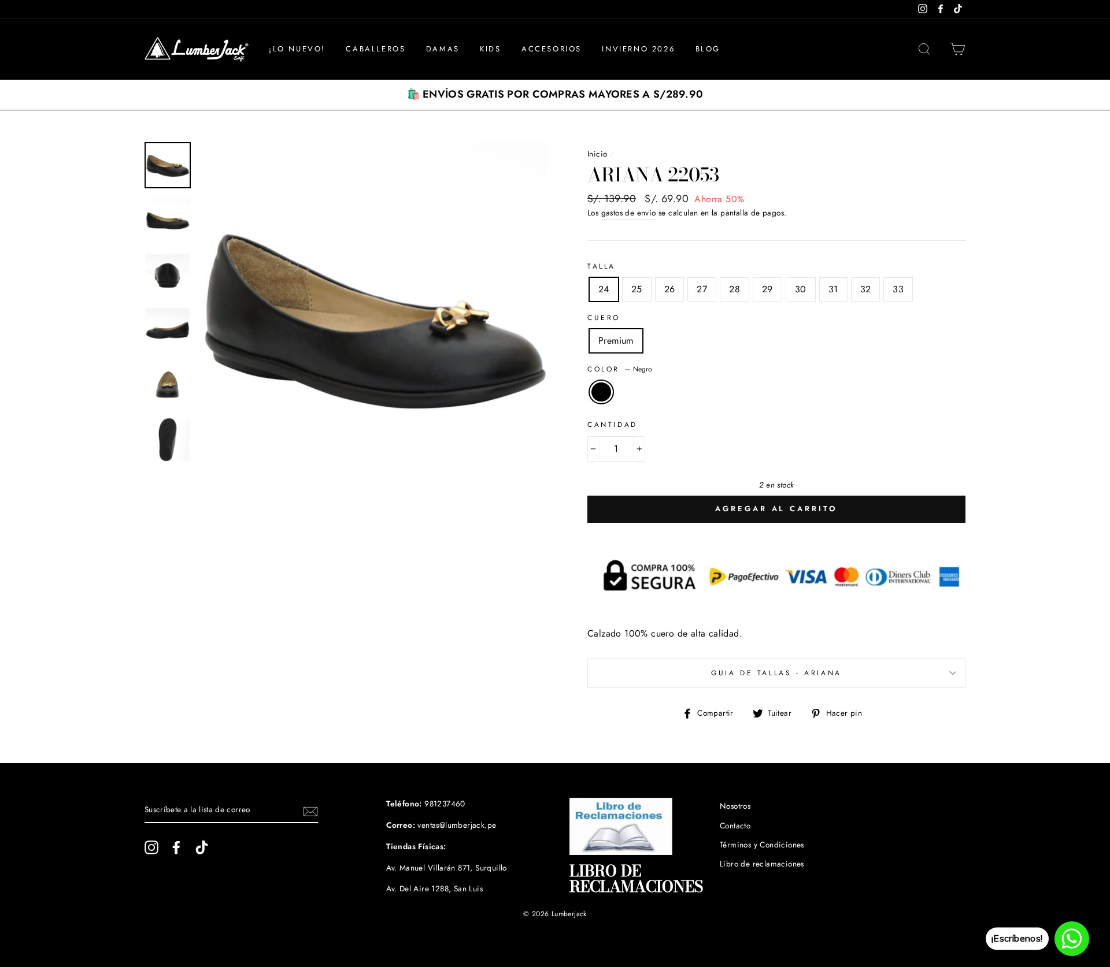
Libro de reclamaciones (762, 863)
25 (636, 289)
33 (898, 289)
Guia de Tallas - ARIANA (776, 673)
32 (865, 289)
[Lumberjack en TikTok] (202, 847)
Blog (707, 48)
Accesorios (551, 48)
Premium (616, 340)
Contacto (735, 825)
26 (669, 289)
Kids (490, 48)
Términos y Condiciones (762, 844)
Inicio (597, 153)
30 (800, 289)
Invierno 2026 (638, 48)
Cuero (603, 318)
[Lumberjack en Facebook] (176, 847)
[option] (555, 95)
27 (702, 289)
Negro (601, 392)
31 (833, 289)
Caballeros (375, 48)
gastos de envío (628, 212)
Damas (443, 48)
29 (767, 289)
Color (619, 369)
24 (603, 289)
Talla (601, 266)
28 (734, 289)
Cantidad (612, 424)
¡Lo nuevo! (297, 48)
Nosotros (735, 806)
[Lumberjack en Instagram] (151, 847)
